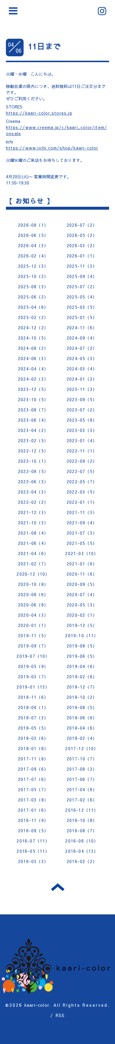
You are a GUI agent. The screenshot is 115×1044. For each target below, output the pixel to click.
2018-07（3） (33, 718)
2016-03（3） (33, 861)
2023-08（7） (33, 410)
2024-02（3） (33, 379)
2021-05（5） (82, 543)
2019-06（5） (82, 656)
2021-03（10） (81, 553)
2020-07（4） (82, 594)
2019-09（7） (33, 646)
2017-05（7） (33, 789)
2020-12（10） (33, 574)
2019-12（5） (82, 625)
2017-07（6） (33, 779)
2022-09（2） (82, 461)
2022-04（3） (33, 492)
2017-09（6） (33, 769)
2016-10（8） (82, 820)
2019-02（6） (82, 676)
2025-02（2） (33, 317)
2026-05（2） (82, 235)
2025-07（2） (82, 286)
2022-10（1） (33, 461)
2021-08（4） (33, 533)
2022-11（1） (82, 451)
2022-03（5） (82, 492)
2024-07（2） (82, 348)
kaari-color (36, 1005)
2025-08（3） (33, 286)
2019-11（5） (33, 635)
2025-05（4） (82, 297)
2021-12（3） (33, 512)
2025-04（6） (33, 307)
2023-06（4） (33, 420)
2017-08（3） (82, 769)
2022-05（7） (82, 481)
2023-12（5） (33, 389)
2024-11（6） (82, 328)
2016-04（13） (81, 851)
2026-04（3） (33, 245)
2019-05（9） (33, 666)
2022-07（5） (82, 471)
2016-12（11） (81, 810)
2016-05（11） (33, 851)
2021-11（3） (82, 512)
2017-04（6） (82, 789)
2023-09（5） (82, 399)
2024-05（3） (82, 358)
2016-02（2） (82, 861)
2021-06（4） (33, 543)
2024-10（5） (33, 338)
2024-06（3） (33, 358)
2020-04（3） (33, 615)
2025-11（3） (82, 266)
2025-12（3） (33, 266)
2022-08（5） (33, 471)
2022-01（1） (82, 502)
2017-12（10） (81, 748)
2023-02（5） (33, 440)
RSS (60, 1015)
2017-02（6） (82, 800)
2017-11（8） (33, 759)
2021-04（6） (33, 553)
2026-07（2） (82, 225)
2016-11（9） (33, 820)
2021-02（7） (33, 564)
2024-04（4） (33, 369)
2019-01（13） (33, 687)
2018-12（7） (82, 687)
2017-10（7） (82, 759)
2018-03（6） (33, 738)
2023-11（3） (82, 389)
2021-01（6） (82, 564)
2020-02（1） (82, 615)
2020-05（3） (82, 605)
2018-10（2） (82, 697)
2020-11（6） (82, 574)
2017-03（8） (33, 800)
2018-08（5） (82, 707)
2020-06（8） (33, 605)
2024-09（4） (82, 338)
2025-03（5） (82, 307)
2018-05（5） (33, 728)
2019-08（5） (82, 646)
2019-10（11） (81, 635)
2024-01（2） (82, 379)
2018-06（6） (82, 718)
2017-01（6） (33, 810)
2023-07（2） (82, 410)
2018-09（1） (33, 707)
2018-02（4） (82, 738)
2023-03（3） (82, 430)
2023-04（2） (33, 430)
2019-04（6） (82, 666)
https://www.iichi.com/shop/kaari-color (52, 148)
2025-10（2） (33, 276)
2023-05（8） (82, 420)
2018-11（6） (33, 697)
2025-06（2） (33, 297)
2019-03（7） (33, 676)
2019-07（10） (33, 656)
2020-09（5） (82, 584)
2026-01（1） (82, 256)
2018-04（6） (82, 728)
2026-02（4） (33, 256)
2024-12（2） (33, 328)
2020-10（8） (33, 584)
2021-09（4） (82, 523)
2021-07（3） (82, 533)
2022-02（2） (33, 502)
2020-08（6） (33, 594)
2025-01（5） (82, 317)
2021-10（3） (33, 523)
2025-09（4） (82, 276)
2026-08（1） (33, 225)
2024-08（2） (33, 348)
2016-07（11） (33, 841)
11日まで (44, 46)
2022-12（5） (33, 451)
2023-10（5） (33, 399)
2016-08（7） (82, 830)
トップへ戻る (57, 887)
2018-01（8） (33, 748)
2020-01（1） (33, 625)
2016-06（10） (81, 841)
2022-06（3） (33, 481)
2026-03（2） (82, 245)
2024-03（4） (82, 369)
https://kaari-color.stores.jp (39, 113)
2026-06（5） (33, 235)
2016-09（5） (33, 830)
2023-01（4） (82, 440)
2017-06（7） (82, 779)
